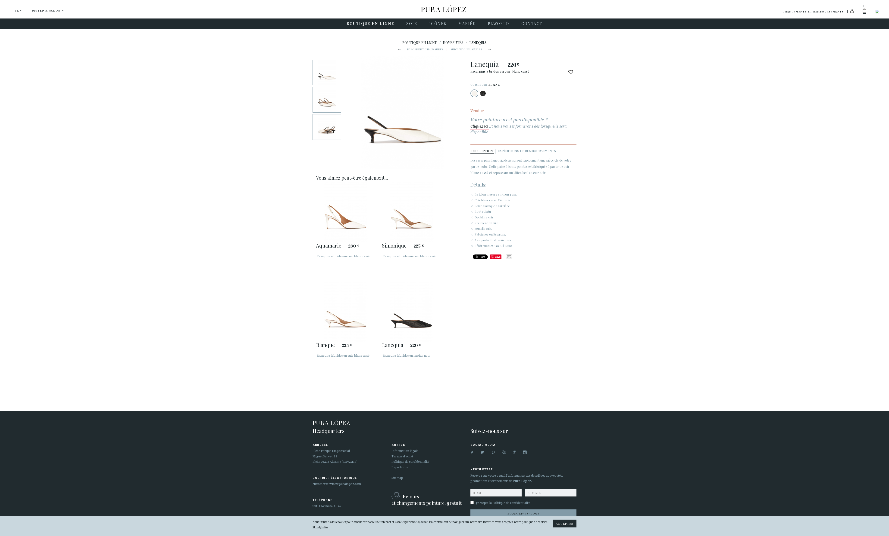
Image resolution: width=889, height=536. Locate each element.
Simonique (394, 245)
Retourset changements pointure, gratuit (426, 499)
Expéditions (399, 467)
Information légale (404, 451)
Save (498, 256)
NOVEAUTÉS (453, 42)
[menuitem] (370, 23)
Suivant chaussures (466, 49)
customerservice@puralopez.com (337, 484)
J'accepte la (503, 503)
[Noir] (483, 93)
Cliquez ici (479, 126)
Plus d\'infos (320, 527)
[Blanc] (474, 93)
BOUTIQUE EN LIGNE (419, 42)
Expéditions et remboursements (527, 151)
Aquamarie (328, 245)
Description (482, 151)
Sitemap (397, 478)
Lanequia (392, 344)
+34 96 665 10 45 (330, 506)
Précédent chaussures (425, 49)
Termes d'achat (402, 456)
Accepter (564, 523)
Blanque (325, 344)
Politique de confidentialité (410, 461)
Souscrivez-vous (523, 513)
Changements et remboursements (813, 11)
